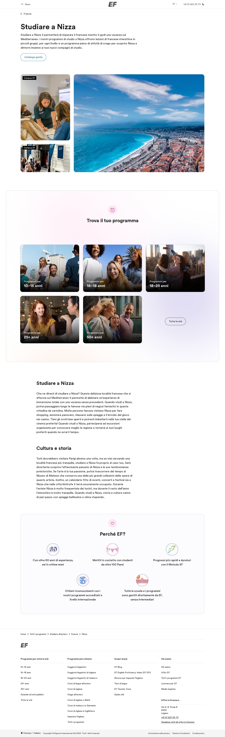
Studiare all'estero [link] (59, 634)
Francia (27, 14)
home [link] (23, 634)
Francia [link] (74, 634)
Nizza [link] (84, 634)
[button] (26, 4)
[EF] (112, 4)
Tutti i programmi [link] (38, 634)
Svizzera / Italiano (32, 733)
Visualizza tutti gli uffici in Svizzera (177, 722)
